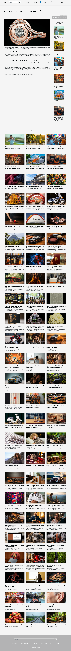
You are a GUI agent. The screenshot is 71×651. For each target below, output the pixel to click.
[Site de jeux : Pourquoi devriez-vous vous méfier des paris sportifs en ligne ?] (35, 557)
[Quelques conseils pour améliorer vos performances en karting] (14, 338)
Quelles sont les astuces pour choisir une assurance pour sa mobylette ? (14, 426)
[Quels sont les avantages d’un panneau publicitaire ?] (35, 617)
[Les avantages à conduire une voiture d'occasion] (56, 477)
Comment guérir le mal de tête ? (34, 266)
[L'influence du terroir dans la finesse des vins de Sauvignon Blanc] (59, 45)
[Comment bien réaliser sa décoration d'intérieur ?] (56, 418)
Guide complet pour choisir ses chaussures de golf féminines (59, 37)
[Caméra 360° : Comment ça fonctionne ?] (56, 557)
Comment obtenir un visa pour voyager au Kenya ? (54, 267)
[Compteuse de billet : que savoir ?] (56, 278)
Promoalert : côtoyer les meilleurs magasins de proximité (55, 406)
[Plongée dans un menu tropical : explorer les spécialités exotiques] (56, 179)
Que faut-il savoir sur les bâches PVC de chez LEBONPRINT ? (35, 227)
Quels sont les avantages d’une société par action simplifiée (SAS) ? (14, 545)
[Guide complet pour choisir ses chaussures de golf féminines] (59, 30)
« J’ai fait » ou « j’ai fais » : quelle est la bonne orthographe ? (56, 306)
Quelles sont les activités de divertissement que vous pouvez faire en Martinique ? (14, 248)
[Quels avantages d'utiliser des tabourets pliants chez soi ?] (35, 398)
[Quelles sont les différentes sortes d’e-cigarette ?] (35, 298)
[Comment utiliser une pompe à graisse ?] (35, 577)
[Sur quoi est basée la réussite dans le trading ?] (35, 517)
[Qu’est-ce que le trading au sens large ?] (56, 577)
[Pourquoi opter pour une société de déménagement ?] (14, 318)
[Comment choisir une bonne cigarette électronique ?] (56, 537)
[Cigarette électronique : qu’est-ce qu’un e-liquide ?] (14, 258)
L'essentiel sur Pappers (10, 405)
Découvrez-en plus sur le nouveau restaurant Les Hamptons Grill (13, 306)
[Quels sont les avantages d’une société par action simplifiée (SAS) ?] (14, 537)
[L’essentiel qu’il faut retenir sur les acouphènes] (56, 597)
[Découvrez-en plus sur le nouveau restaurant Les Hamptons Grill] (14, 298)
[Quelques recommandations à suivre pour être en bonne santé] (14, 617)
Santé (45, 2)
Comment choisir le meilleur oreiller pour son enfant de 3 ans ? (35, 446)
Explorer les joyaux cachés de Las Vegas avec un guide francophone (58, 69)
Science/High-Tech (53, 2)
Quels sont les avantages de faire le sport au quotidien (14, 585)
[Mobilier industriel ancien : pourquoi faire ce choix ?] (14, 477)
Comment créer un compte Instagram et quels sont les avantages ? (14, 506)
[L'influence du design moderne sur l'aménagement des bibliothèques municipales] (35, 199)
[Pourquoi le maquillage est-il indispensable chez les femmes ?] (56, 238)
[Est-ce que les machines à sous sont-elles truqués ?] (14, 597)
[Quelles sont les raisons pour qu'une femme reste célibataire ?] (14, 458)
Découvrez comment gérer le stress (35, 346)
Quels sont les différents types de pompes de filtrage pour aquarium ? (56, 386)
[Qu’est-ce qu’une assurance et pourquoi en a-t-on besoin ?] (56, 219)
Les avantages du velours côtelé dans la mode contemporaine (14, 187)
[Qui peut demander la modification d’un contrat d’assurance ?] (35, 238)
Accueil (5, 8)
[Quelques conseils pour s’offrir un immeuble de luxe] (14, 517)
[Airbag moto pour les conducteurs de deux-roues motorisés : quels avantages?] (56, 199)
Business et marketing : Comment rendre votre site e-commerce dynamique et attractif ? (13, 367)
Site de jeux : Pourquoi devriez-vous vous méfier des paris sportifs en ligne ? (35, 566)
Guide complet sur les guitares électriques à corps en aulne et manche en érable (59, 119)
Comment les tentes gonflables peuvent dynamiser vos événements (58, 102)
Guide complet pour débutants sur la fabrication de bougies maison (58, 85)
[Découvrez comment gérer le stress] (35, 338)
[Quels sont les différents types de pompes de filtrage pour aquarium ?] (56, 378)
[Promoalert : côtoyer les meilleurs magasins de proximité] (56, 398)
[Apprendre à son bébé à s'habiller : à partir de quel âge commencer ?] (56, 358)
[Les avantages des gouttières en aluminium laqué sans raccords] (35, 179)
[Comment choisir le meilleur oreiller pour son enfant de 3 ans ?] (35, 438)
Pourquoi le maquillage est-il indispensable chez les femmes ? (55, 247)
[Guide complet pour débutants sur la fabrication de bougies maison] (59, 78)
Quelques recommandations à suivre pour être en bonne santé (14, 625)
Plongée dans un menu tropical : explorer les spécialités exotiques (55, 187)
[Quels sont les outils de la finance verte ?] (56, 438)
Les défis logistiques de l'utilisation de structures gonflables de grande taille (14, 207)
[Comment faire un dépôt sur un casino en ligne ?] (56, 458)
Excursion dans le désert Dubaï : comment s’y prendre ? (55, 346)
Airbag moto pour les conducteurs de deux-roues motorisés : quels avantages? (56, 208)
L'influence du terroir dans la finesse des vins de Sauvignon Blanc (58, 53)
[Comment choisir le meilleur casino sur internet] (35, 458)
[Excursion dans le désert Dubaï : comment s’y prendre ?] (56, 338)
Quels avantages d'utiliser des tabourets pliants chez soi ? (33, 406)
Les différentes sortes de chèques (13, 445)
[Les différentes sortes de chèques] (14, 438)
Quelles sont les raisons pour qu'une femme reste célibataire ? (14, 466)
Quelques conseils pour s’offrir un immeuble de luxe (13, 525)
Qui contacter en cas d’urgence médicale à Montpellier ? (34, 506)
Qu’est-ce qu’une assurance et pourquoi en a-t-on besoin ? (54, 227)
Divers (62, 2)
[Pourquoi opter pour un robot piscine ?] (35, 597)
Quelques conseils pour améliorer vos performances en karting (14, 346)
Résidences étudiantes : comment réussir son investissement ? (34, 426)
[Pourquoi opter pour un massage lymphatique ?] (56, 318)
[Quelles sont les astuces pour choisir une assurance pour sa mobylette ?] (14, 418)
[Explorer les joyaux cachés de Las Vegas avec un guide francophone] (59, 61)
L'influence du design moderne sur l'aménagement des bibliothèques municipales (34, 208)
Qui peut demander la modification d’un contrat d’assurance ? (35, 247)
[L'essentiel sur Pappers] (14, 398)
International (36, 2)
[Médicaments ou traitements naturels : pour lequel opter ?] (56, 617)
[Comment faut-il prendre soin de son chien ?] (35, 537)
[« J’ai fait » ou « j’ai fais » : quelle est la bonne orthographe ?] (56, 298)
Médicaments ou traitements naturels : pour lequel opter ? (56, 625)
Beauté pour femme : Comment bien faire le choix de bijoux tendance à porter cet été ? (35, 327)
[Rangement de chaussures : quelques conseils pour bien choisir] (35, 477)
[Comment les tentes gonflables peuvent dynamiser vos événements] (59, 94)
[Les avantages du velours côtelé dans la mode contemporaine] (14, 179)
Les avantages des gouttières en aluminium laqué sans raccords (34, 187)
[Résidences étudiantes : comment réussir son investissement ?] (35, 418)
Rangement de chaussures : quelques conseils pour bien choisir (35, 486)
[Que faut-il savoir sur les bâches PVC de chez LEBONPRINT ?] (35, 219)
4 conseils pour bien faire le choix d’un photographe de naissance (35, 386)
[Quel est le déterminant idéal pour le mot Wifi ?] (14, 278)
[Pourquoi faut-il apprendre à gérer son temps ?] (56, 497)
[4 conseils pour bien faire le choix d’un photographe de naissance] (35, 378)
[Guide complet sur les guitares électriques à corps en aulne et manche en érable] (59, 111)
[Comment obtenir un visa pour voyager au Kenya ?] (56, 258)
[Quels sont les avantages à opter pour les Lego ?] (14, 378)
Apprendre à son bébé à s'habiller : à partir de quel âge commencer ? (56, 366)
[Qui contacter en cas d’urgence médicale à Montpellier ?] (35, 497)
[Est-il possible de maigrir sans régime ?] (14, 219)
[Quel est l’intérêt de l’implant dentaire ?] (56, 517)
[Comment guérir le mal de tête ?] (35, 258)
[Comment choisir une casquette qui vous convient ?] (14, 557)
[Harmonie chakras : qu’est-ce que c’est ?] (35, 278)
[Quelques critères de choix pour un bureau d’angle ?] (35, 358)
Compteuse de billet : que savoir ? (55, 286)
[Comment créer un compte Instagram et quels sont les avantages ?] (14, 497)
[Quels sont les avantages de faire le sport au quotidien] (14, 577)
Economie (27, 2)
